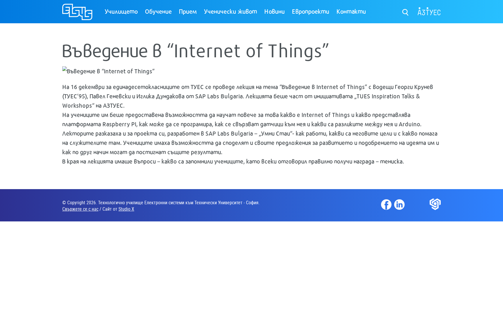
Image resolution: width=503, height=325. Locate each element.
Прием (188, 11)
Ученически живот (230, 11)
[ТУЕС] (77, 14)
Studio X (126, 209)
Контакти (351, 11)
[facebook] (386, 204)
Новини (274, 11)
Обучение (158, 11)
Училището (121, 11)
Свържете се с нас (80, 209)
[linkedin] (399, 204)
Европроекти (310, 11)
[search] (405, 11)
